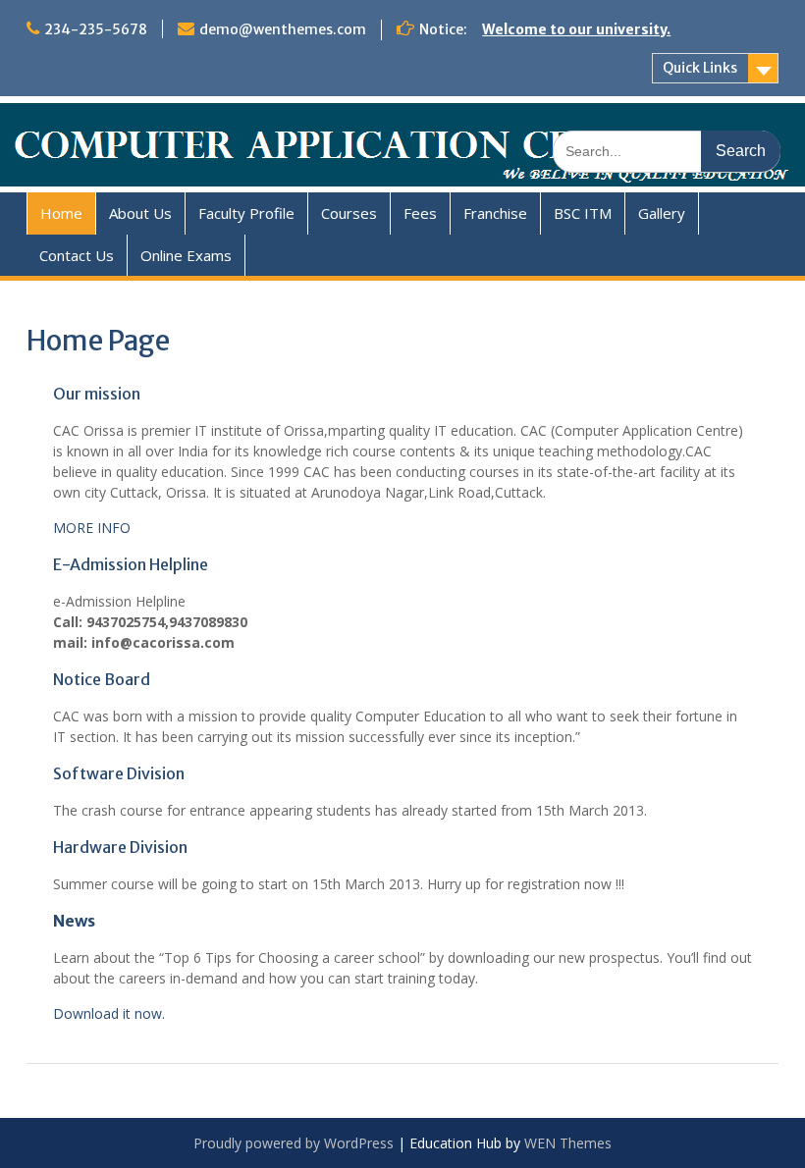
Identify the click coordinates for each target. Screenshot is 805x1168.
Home (61, 213)
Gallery (661, 213)
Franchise (495, 213)
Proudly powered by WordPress (293, 1143)
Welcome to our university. (576, 29)
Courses (349, 213)
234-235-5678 (95, 29)
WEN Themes (568, 1143)
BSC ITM (583, 213)
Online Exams (186, 255)
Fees (420, 213)
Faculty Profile (246, 213)
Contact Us (76, 255)
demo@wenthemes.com (282, 29)
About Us (140, 213)
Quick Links (700, 68)
